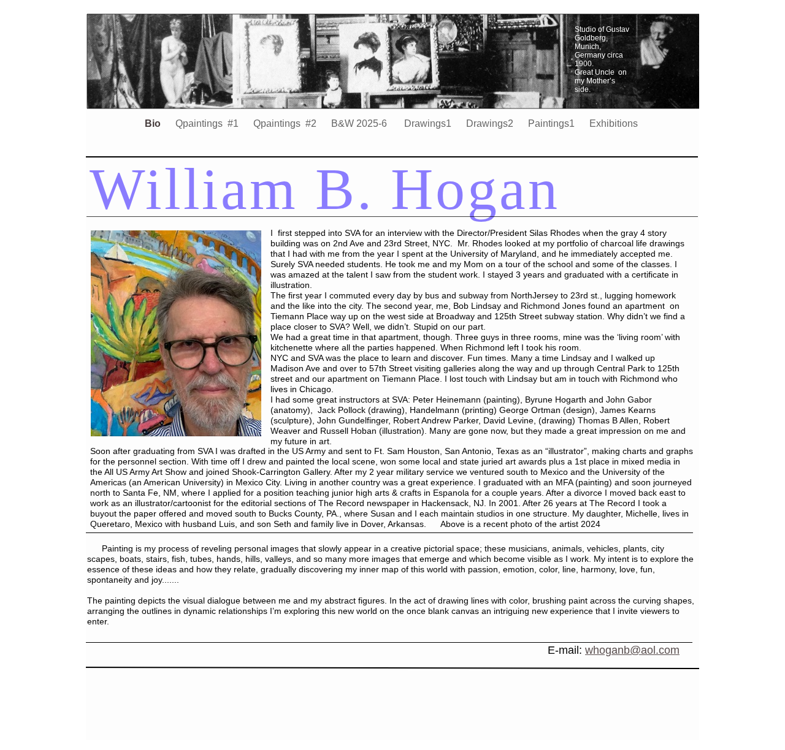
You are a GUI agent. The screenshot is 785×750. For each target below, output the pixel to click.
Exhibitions (613, 123)
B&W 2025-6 (360, 123)
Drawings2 (491, 123)
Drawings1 (428, 123)
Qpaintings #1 (208, 123)
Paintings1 (552, 123)
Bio (154, 123)
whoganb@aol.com (632, 650)
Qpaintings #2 (286, 123)
